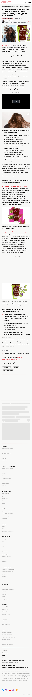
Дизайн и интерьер (7, 511)
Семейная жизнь (6, 543)
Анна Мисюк (9, 20)
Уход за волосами (7, 18)
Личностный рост (6, 556)
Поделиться (28, 21)
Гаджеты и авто (6, 579)
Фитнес (4, 485)
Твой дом (5, 509)
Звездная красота (6, 453)
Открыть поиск (26, 2)
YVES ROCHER (7, 367)
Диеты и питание (6, 478)
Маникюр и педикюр (7, 476)
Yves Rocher (5, 45)
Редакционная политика (10, 663)
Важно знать (5, 561)
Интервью (4, 460)
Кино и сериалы (6, 622)
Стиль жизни (6, 567)
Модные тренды (6, 501)
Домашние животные (7, 513)
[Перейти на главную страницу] (6, 2)
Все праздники (5, 599)
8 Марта (4, 591)
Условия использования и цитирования (15, 667)
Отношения (6, 537)
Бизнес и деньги (6, 554)
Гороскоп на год (6, 639)
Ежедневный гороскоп (7, 644)
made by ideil (26, 694)
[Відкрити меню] (30, 2)
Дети (3, 546)
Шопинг (4, 503)
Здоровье (4, 480)
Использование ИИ (8, 665)
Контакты (5, 653)
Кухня (4, 524)
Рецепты (4, 526)
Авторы (4, 650)
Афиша (4, 620)
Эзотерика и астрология (8, 569)
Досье (3, 456)
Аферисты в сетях (6, 614)
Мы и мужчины (5, 539)
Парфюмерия (5, 483)
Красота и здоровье (8, 466)
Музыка (4, 458)
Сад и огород (5, 516)
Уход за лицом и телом (7, 468)
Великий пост (5, 594)
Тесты (3, 574)
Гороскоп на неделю (7, 634)
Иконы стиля (5, 498)
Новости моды (5, 493)
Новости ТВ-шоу (6, 607)
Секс (3, 541)
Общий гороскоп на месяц (8, 637)
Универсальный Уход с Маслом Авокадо (14, 232)
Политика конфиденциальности (13, 660)
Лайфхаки (4, 518)
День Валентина (6, 586)
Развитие (5, 552)
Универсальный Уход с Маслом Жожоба (14, 186)
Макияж (4, 473)
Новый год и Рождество (8, 589)
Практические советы (7, 496)
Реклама (4, 658)
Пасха (3, 596)
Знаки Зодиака (5, 642)
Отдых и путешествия (7, 571)
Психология (5, 559)
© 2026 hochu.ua (6, 694)
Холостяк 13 (5, 609)
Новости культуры (6, 624)
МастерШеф (5, 611)
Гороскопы (5, 630)
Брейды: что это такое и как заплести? (16, 353)
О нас (4, 655)
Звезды (4, 446)
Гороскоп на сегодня (7, 632)
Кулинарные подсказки (8, 531)
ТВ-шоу (4, 604)
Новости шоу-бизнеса (7, 448)
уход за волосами (8, 370)
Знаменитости (5, 451)
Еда (3, 528)
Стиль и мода (6, 491)
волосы (16, 367)
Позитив (4, 576)
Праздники (5, 584)
